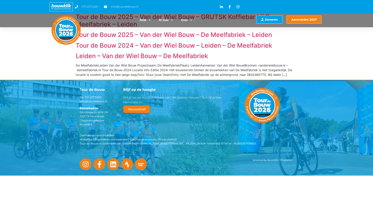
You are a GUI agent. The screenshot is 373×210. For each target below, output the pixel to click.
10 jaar (164, 20)
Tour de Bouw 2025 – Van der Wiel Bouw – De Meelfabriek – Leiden (174, 34)
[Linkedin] (113, 164)
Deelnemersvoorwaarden (97, 135)
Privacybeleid (167, 139)
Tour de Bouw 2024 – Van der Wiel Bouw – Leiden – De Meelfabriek (174, 45)
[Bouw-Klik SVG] (141, 164)
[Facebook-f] (99, 164)
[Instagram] (86, 164)
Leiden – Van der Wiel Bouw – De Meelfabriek (142, 56)
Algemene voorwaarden (111, 139)
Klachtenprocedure (143, 139)
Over (184, 20)
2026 (142, 20)
